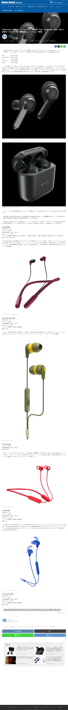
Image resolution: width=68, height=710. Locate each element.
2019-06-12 (10, 35)
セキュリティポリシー (27, 707)
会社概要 (9, 707)
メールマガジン (53, 707)
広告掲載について (37, 707)
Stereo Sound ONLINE (13, 37)
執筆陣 (59, 707)
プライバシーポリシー (17, 707)
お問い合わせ (45, 707)
